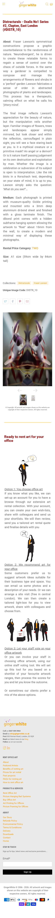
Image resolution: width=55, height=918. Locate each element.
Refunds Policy (10, 820)
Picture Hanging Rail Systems (17, 796)
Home (6, 841)
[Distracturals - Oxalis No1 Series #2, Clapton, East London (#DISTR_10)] (27, 349)
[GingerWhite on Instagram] (4, 748)
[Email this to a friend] (27, 301)
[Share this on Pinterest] (20, 301)
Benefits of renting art (13, 769)
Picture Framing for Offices (15, 806)
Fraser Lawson (40, 283)
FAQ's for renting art (12, 779)
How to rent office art (13, 782)
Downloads (8, 834)
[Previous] (20, 390)
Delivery (6, 831)
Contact (6, 837)
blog (26, 739)
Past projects (9, 775)
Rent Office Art (10, 793)
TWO (35, 248)
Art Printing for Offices (13, 803)
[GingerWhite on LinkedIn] (8, 748)
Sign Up (27, 872)
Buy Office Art (9, 800)
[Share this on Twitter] (5, 301)
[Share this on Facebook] (12, 301)
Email (6, 858)
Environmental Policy (13, 824)
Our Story (7, 817)
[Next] (35, 390)
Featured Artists (10, 765)
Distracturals (24, 283)
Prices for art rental (12, 772)
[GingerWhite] (27, 4)
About (6, 762)
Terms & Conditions (12, 827)
